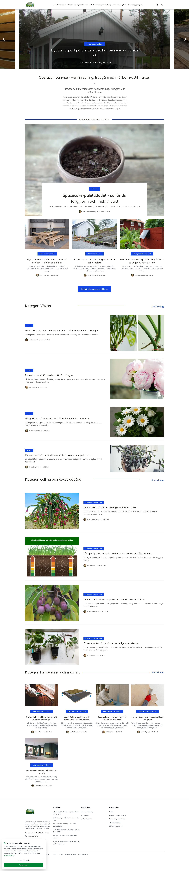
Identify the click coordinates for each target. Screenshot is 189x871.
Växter (70, 5)
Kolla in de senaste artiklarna (94, 289)
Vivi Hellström (85, 815)
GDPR (61, 854)
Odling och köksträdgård (83, 5)
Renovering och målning (102, 5)
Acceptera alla (23, 865)
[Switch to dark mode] (162, 5)
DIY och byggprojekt (134, 5)
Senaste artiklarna (59, 5)
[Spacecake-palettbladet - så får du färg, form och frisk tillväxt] (94, 170)
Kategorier (114, 807)
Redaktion (85, 807)
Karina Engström (86, 819)
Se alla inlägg (158, 306)
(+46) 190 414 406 (33, 836)
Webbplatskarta (83, 854)
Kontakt (54, 854)
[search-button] (157, 5)
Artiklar (56, 807)
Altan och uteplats (119, 5)
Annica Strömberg (87, 812)
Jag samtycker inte (24, 860)
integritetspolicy (9, 855)
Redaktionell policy (70, 854)
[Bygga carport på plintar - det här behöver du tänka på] (94, 39)
